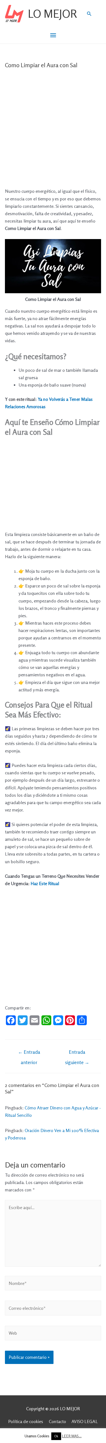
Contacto (57, 1421)
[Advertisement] (53, 132)
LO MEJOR (52, 13)
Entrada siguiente (77, 1053)
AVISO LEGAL (84, 1421)
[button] (89, 13)
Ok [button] (56, 1436)
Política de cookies (25, 1421)
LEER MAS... (72, 1436)
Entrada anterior (29, 1053)
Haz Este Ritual (45, 883)
